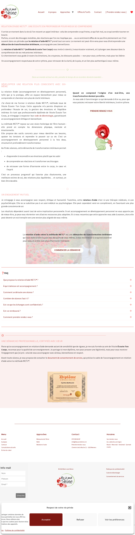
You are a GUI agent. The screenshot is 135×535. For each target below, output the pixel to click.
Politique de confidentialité (15, 530)
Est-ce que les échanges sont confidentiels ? (23, 304)
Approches (65, 12)
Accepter (46, 519)
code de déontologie (44, 115)
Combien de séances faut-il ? (16, 298)
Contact (98, 12)
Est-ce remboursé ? (12, 311)
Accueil (41, 12)
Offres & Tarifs (84, 12)
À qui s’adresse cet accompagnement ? (20, 286)
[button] (129, 507)
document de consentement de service (65, 357)
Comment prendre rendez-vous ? (18, 317)
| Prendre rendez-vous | (116, 12)
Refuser (80, 519)
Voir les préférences (114, 519)
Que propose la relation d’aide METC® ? (20, 280)
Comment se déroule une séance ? (18, 292)
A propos (52, 12)
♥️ (131, 12)
